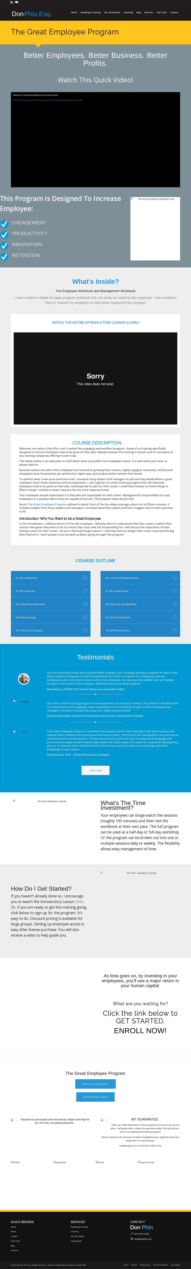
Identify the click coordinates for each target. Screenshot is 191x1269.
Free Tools (15, 1241)
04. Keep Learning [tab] (26, 617)
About (13, 1231)
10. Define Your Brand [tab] (117, 630)
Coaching (75, 1231)
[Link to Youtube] (17, 2)
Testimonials (76, 1241)
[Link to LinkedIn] (12, 2)
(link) (79, 901)
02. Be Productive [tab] (25, 591)
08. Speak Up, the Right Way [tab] (120, 604)
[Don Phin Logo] (32, 12)
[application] (95, 139)
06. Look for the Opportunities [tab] (122, 577)
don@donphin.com (143, 1239)
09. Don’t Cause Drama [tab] (118, 617)
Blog (13, 1246)
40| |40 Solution (77, 1236)
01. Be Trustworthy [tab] (26, 577)
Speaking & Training (79, 1227)
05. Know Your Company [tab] (29, 630)
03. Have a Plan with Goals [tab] (30, 604)
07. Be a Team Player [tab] (117, 591)
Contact (14, 1236)
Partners (14, 1250)
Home (13, 1227)
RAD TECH (82, 1265)
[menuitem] (74, 12)
